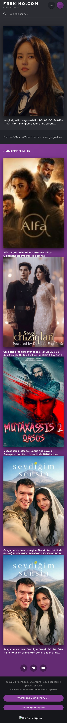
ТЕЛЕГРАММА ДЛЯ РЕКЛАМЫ (33, 698)
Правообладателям (34, 707)
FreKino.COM (10, 137)
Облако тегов (31, 137)
